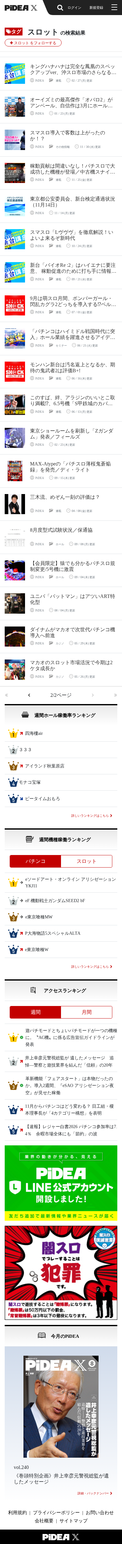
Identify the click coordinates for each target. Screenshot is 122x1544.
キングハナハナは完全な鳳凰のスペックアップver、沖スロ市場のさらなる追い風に (73, 69)
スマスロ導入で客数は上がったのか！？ (67, 135)
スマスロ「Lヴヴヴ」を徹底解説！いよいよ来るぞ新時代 (71, 235)
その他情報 (63, 146)
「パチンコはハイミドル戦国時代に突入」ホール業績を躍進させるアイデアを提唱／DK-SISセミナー (72, 334)
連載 (58, 80)
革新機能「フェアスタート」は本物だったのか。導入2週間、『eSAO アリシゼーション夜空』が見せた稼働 (69, 1085)
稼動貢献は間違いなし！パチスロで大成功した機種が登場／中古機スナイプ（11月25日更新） (72, 169)
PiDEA (39, 80)
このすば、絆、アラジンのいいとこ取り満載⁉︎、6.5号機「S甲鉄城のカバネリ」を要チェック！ (72, 400)
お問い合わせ (100, 1512)
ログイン (74, 7)
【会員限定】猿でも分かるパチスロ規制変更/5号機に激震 (72, 566)
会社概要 (44, 1520)
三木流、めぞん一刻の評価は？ (65, 497)
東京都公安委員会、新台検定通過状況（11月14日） (72, 201)
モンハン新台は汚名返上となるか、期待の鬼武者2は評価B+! (72, 367)
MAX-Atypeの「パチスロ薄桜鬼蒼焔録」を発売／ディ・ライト (70, 466)
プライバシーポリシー (56, 1512)
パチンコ (36, 861)
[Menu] (113, 7)
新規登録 (96, 7)
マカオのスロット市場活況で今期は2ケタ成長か (71, 665)
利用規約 (17, 1512)
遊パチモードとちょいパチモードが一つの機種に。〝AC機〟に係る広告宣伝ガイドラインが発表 (71, 1037)
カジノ (60, 643)
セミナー (61, 345)
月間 (87, 1012)
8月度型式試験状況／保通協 (61, 530)
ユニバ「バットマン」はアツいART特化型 (72, 599)
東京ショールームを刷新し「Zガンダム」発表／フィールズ (71, 433)
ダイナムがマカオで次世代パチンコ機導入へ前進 (72, 632)
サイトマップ (73, 1520)
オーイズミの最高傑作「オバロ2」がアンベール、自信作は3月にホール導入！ (71, 103)
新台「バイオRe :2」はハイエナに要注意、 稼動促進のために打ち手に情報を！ (73, 268)
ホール (60, 544)
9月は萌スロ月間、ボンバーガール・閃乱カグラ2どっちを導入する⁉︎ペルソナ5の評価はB (73, 301)
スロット (87, 861)
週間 (36, 1012)
